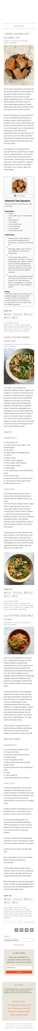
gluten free (8, 605)
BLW (15, 327)
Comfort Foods (20, 908)
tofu (32, 607)
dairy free (28, 912)
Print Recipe (20, 196)
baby (28, 325)
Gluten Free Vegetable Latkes (19, 1012)
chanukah (19, 912)
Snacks (16, 323)
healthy (16, 329)
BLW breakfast (23, 327)
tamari (26, 607)
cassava (27, 910)
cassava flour (9, 912)
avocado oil (19, 910)
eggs (6, 914)
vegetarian (23, 609)
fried (10, 914)
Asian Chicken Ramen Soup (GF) (19, 1008)
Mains (16, 601)
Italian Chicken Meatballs (19, 1015)
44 (21, 922)
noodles (24, 605)
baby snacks (8, 327)
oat (21, 329)
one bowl (27, 329)
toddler (25, 331)
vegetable (28, 916)
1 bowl (16, 325)
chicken (22, 603)
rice (10, 607)
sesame (16, 607)
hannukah (8, 916)
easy (10, 329)
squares (18, 331)
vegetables (13, 609)
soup (21, 607)
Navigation (19, 26)
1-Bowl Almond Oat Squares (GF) (19, 1005)
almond (23, 325)
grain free (28, 914)
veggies (7, 918)
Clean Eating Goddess (19, 10)
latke (22, 916)
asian (16, 603)
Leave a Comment (10, 43)
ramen (31, 605)
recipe (6, 331)
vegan (6, 609)
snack (11, 331)
